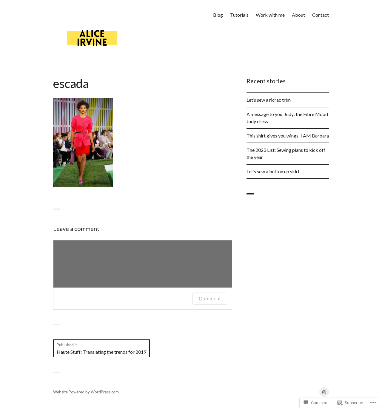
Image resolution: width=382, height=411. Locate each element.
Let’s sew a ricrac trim (269, 100)
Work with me (270, 15)
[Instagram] (324, 392)
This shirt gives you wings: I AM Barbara (288, 135)
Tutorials (239, 15)
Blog (218, 15)
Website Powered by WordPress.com (86, 392)
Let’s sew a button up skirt (273, 171)
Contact (320, 15)
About (298, 15)
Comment (210, 299)
